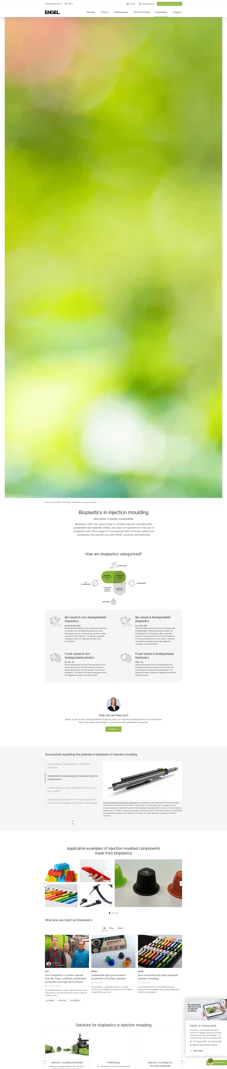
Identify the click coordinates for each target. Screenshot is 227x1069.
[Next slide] (182, 883)
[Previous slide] (45, 883)
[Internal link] (67, 1044)
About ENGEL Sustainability (61, 502)
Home (47, 502)
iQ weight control (125, 803)
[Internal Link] (113, 1044)
